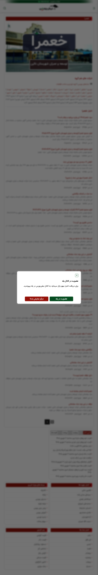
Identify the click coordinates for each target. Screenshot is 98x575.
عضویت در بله (61, 298)
